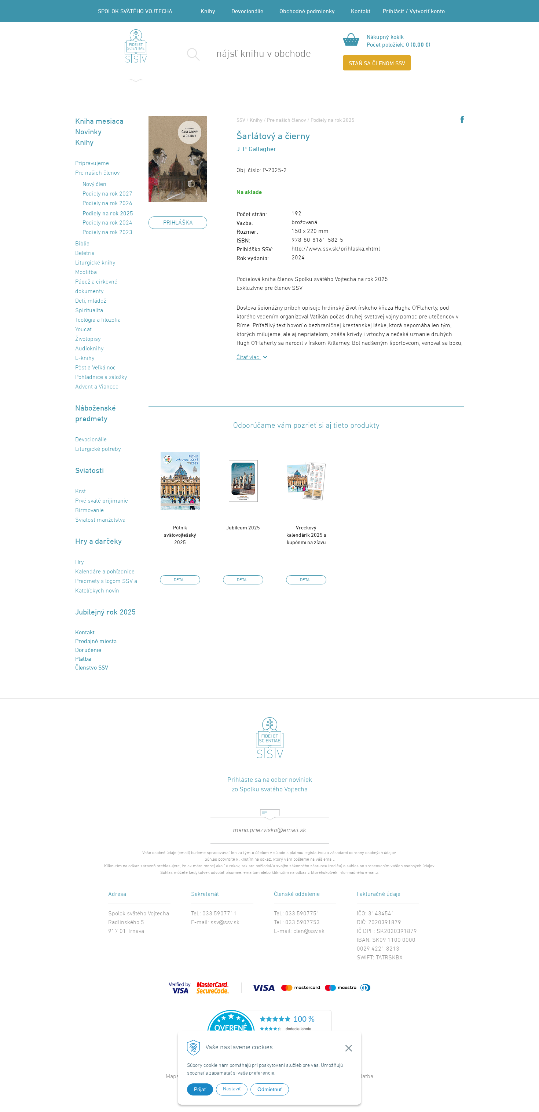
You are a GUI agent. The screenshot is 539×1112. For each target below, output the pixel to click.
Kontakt (360, 11)
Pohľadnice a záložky (101, 377)
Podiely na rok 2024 (107, 223)
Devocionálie (247, 11)
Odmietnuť (269, 1089)
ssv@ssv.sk (224, 922)
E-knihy (84, 358)
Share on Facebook (462, 119)
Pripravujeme (92, 163)
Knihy (208, 11)
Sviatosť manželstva (100, 520)
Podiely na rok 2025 (333, 120)
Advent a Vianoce (96, 387)
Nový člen (94, 184)
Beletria (85, 253)
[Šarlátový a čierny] (177, 159)
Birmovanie (89, 510)
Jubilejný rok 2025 (105, 612)
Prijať (200, 1089)
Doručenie (88, 649)
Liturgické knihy (95, 263)
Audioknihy (89, 349)
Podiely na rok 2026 (107, 203)
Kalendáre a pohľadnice (105, 572)
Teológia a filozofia (98, 320)
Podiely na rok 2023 (107, 232)
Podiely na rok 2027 (107, 194)
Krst (80, 491)
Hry (79, 562)
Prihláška (178, 223)
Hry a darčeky (98, 541)
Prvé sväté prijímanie (101, 501)
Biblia (82, 244)
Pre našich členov (286, 120)
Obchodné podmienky (307, 11)
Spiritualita (89, 310)
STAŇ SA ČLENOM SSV (377, 63)
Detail (180, 580)
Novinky (88, 131)
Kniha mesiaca (99, 121)
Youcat (83, 329)
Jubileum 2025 (243, 527)
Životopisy (87, 339)
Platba (83, 658)
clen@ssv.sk (308, 931)
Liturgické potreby (98, 449)
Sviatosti (89, 470)
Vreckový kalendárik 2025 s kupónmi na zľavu (306, 534)
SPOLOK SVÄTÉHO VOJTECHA (135, 11)
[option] (180, 514)
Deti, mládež (90, 301)
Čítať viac (248, 357)
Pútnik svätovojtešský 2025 (180, 534)
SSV (240, 120)
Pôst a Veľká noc (95, 368)
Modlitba (86, 272)
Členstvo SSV (91, 667)
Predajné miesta (96, 641)
